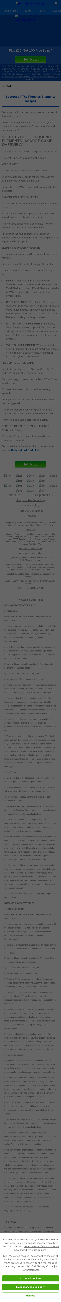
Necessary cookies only (30, 1287)
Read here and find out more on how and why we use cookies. (36, 1248)
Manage (30, 1295)
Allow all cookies (30, 1278)
